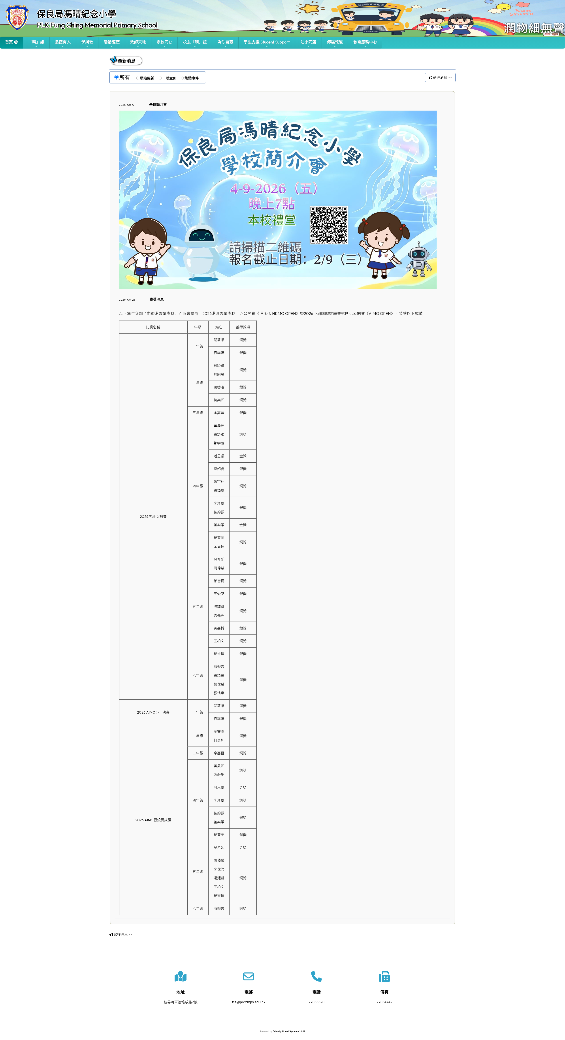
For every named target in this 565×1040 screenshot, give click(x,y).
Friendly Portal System (285, 1031)
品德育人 (63, 42)
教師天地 (138, 42)
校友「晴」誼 (195, 42)
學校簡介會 (158, 104)
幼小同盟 (308, 42)
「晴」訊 (36, 42)
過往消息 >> (442, 77)
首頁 (9, 42)
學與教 (87, 42)
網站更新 (147, 78)
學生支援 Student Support (267, 42)
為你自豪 (225, 42)
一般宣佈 (169, 78)
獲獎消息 (157, 299)
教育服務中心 (365, 42)
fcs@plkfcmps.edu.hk (248, 1002)
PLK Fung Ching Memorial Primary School (97, 25)
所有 (124, 77)
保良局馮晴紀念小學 (76, 13)
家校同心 (164, 42)
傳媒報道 (335, 42)
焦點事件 (192, 78)
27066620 (316, 1002)
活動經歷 (112, 42)
